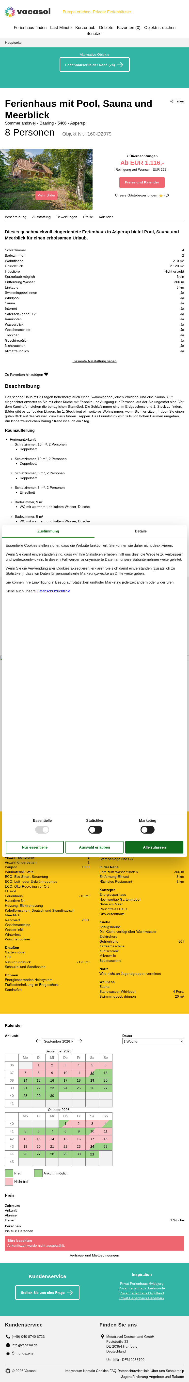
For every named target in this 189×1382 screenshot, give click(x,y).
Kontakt (89, 1371)
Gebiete (106, 27)
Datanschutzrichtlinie (53, 591)
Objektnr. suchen (159, 27)
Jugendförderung (134, 1377)
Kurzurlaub (85, 27)
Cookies (102, 1371)
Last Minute (61, 27)
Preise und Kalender (142, 182)
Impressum (73, 1371)
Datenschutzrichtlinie (133, 1371)
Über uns (158, 1371)
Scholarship (175, 1371)
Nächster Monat (80, 1041)
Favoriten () (129, 27)
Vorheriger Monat (37, 1041)
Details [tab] (141, 531)
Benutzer (94, 33)
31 (92, 1154)
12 (92, 1073)
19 (92, 1080)
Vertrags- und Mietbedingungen (94, 1255)
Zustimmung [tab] (48, 531)
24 (92, 1146)
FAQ (113, 1371)
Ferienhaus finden (30, 27)
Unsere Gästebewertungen (136, 195)
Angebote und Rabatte (166, 1377)
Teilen (179, 101)
